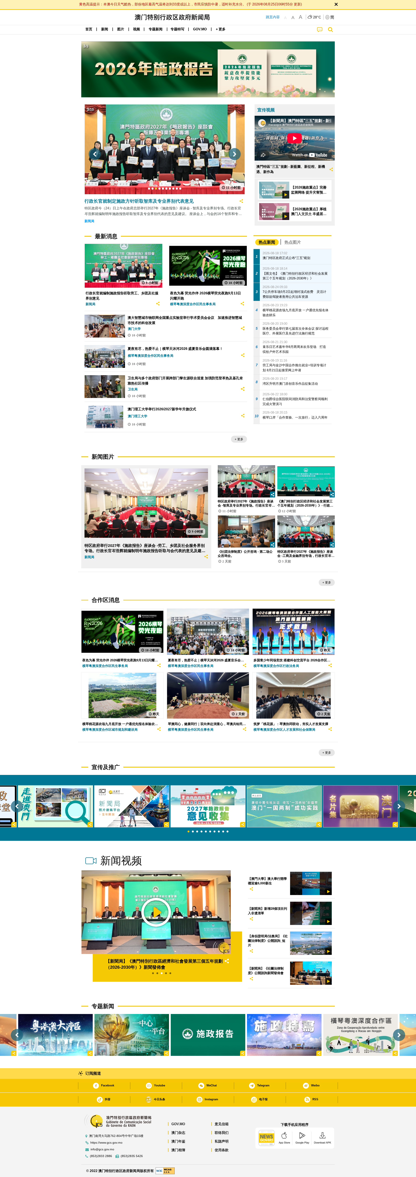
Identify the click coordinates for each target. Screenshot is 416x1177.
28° (317, 17)
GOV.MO (178, 1124)
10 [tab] (227, 832)
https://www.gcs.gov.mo (106, 1142)
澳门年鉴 (178, 1141)
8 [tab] (219, 832)
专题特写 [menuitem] (177, 29)
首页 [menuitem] (88, 29)
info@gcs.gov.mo (102, 1149)
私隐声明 (222, 1141)
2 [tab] (193, 832)
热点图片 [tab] (292, 242)
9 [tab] (223, 832)
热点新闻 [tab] (267, 242)
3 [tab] (197, 832)
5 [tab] (206, 832)
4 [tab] (201, 832)
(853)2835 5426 (132, 1156)
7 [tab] (214, 832)
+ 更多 (239, 439)
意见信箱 (222, 1124)
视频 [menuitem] (136, 29)
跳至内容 (273, 17)
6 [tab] (210, 832)
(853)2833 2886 (101, 1156)
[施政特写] (284, 1035)
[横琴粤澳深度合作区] (360, 1035)
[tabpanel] (208, 806)
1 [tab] (188, 832)
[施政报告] (208, 1035)
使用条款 (222, 1150)
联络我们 (222, 1133)
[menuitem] (104, 29)
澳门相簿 (178, 1150)
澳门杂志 (178, 1133)
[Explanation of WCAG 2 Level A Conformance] (165, 1170)
